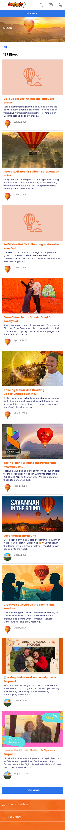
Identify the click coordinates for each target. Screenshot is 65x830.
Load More (33, 790)
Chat (51, 5)
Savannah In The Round (20, 535)
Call (60, 5)
